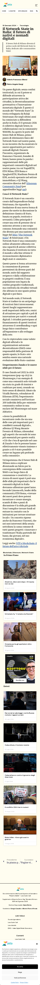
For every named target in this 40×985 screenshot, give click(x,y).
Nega (20, 972)
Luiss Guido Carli (13, 922)
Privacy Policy (24, 982)
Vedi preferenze (20, 978)
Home (4, 11)
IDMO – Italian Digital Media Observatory (20, 928)
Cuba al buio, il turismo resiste (17, 745)
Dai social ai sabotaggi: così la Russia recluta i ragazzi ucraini (19, 714)
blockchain (7, 553)
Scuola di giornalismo (14, 919)
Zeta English (22, 11)
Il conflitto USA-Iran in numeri (17, 807)
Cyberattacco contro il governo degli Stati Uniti (20, 776)
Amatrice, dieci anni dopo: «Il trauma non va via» (19, 583)
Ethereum (17, 553)
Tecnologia (24, 25)
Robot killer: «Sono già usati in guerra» (17, 838)
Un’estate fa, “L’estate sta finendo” (19, 614)
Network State (28, 553)
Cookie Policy (15, 982)
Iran (31, 11)
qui (24, 189)
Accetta (20, 967)
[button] (37, 944)
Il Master (12, 11)
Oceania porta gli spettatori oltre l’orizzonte (18, 645)
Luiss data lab (12, 925)
